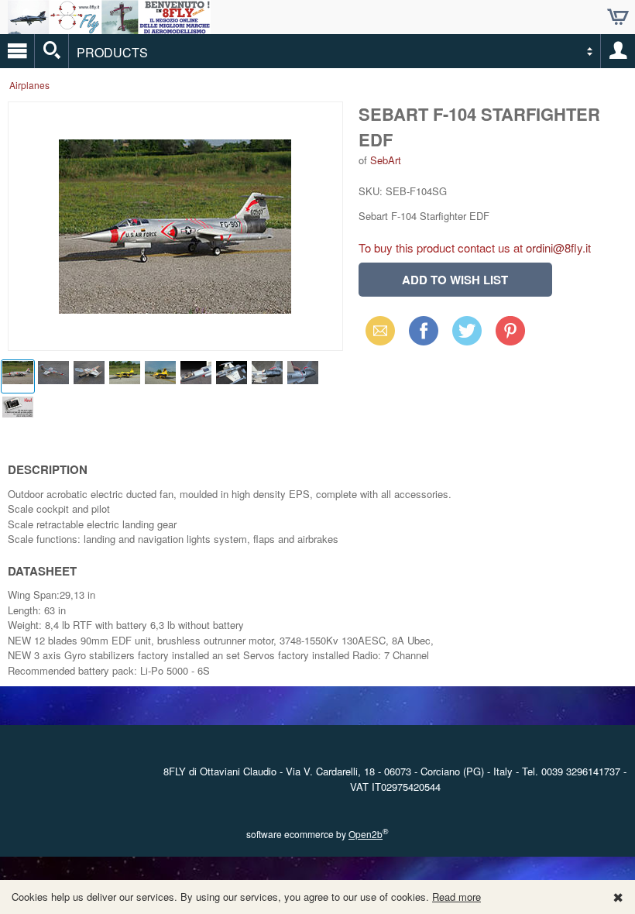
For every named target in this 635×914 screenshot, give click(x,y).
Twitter (464, 330)
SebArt (385, 160)
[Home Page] (109, 27)
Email (376, 330)
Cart (618, 17)
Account (618, 51)
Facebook (424, 330)
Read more (456, 896)
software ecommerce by (317, 833)
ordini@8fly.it (558, 247)
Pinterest (510, 330)
